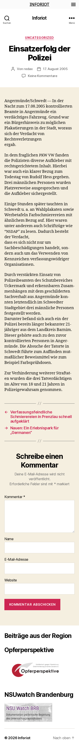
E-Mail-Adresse (16, 560)
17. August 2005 (55, 69)
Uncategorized (39, 37)
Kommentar (14, 497)
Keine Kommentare (42, 76)
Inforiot (39, 18)
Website (10, 580)
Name (9, 539)
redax (28, 69)
